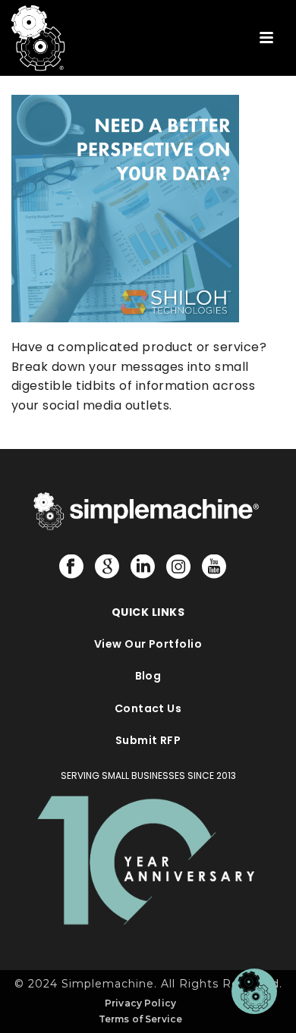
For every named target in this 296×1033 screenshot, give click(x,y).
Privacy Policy (140, 1003)
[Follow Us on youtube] (214, 567)
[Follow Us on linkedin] (143, 567)
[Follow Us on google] (107, 567)
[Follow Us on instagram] (178, 567)
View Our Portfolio (148, 644)
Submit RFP (148, 740)
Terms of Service (141, 1019)
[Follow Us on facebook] (71, 567)
